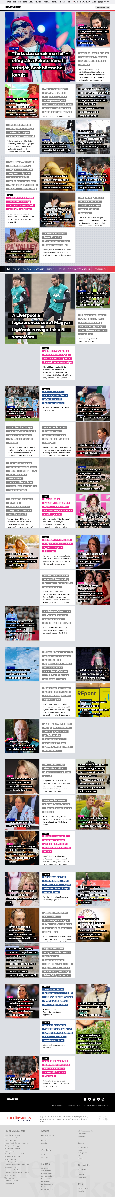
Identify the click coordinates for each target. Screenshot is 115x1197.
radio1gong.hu (83, 1188)
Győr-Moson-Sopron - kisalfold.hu (16, 1154)
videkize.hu (82, 1134)
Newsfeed (38, 2)
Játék (94, 2)
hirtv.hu (43, 1140)
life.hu (80, 1155)
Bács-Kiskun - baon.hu (12, 1135)
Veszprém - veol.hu (11, 1181)
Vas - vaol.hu (9, 1178)
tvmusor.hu (82, 1136)
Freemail (47, 2)
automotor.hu (46, 1171)
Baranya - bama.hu (11, 1138)
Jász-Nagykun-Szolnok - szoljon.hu (16, 1162)
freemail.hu (82, 1169)
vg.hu (43, 1154)
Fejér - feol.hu (9, 1151)
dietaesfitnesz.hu (47, 1189)
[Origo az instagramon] (94, 1099)
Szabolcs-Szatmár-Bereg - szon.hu (16, 1172)
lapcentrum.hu (83, 1177)
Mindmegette (22, 2)
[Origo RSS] (103, 1099)
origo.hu (44, 1143)
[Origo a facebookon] (85, 1099)
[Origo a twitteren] (89, 1099)
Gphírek (62, 2)
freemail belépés (102, 7)
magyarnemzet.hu (47, 1135)
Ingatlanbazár (85, 2)
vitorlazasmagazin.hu (85, 1131)
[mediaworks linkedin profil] (105, 1118)
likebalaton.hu (46, 1179)
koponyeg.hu (82, 1172)
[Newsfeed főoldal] (13, 1099)
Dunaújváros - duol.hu (12, 1148)
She (69, 2)
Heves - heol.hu (10, 1159)
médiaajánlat (104, 1105)
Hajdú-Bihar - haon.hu (12, 1156)
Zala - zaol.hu (9, 1183)
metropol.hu (82, 1153)
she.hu (80, 1158)
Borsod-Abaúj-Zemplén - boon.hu (16, 1143)
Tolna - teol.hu (9, 1175)
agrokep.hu (45, 1157)
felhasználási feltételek (73, 1105)
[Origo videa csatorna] (98, 1099)
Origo (9, 2)
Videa (31, 2)
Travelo (54, 2)
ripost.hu (81, 1150)
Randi (76, 2)
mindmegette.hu (47, 1184)
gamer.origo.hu (46, 1176)
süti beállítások (86, 1105)
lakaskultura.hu (46, 1173)
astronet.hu (45, 1168)
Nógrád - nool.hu (10, 1167)
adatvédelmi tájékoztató (58, 1105)
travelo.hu (44, 1187)
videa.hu (81, 1174)
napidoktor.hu (46, 1181)
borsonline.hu (83, 1147)
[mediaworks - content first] (19, 1118)
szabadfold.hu (46, 1138)
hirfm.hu (81, 1191)
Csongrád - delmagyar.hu (13, 1146)
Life (14, 2)
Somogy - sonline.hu (11, 1170)
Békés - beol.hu (10, 1140)
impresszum (95, 1105)
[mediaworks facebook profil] (100, 1118)
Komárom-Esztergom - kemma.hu (16, 1164)
